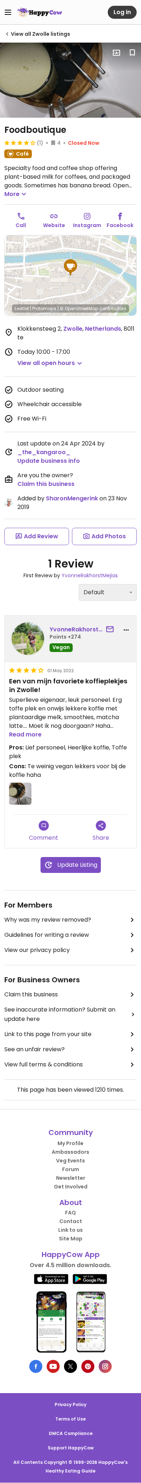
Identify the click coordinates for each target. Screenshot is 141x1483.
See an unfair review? (34, 1049)
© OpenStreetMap (79, 308)
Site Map (70, 1238)
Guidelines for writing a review (46, 935)
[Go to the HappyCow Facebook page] (35, 1366)
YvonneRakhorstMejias (89, 575)
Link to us (70, 1230)
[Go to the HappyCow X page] (70, 1366)
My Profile (70, 1143)
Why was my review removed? (47, 920)
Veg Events (70, 1160)
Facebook (120, 225)
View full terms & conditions (43, 1064)
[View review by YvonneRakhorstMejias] (27, 638)
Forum (70, 1169)
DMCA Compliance (71, 1433)
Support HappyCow (71, 1448)
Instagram (87, 225)
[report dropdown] (126, 630)
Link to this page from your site (47, 1034)
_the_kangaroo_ (43, 452)
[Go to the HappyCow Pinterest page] (87, 1366)
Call (21, 225)
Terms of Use (70, 1419)
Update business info (48, 461)
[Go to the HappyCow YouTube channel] (53, 1366)
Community (70, 1132)
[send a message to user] (111, 629)
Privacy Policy (70, 1404)
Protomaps (44, 308)
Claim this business (45, 484)
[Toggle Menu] (8, 12)
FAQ (70, 1212)
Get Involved (70, 1186)
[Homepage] (39, 12)
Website (54, 225)
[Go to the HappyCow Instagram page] (105, 1366)
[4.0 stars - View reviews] (20, 142)
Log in (122, 12)
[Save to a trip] (116, 52)
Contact (70, 1221)
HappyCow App (71, 1254)
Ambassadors (70, 1152)
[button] (70, 267)
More (12, 194)
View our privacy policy (37, 950)
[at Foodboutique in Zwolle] (70, 80)
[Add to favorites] (132, 52)
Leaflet (22, 308)
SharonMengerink (72, 498)
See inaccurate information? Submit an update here (59, 1014)
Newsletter (70, 1178)
